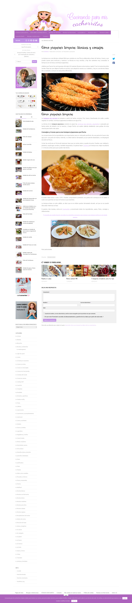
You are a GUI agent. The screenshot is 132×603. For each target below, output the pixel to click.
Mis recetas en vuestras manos (72, 592)
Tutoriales (19, 557)
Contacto (45, 36)
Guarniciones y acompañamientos (25, 413)
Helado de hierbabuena (29, 129)
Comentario (46, 292)
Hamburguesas (22, 349)
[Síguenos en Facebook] (31, 40)
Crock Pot (19, 385)
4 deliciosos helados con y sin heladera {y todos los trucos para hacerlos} (29, 208)
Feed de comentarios (22, 578)
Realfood (19, 487)
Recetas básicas (21, 491)
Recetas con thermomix (69, 32)
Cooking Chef (20, 381)
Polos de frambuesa (28, 260)
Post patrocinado (51, 257)
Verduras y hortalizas (22, 561)
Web (44, 307)
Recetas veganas (21, 512)
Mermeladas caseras (22, 445)
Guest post (20, 417)
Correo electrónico (85, 302)
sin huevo (19, 540)
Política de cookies (89, 592)
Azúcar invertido (27, 144)
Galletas (19, 406)
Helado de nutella (27, 237)
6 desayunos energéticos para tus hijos (102, 279)
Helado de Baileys (27, 152)
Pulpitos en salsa (46, 279)
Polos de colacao (27, 136)
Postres (19, 484)
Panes (18, 459)
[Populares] (21, 117)
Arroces (19, 336)
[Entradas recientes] (31, 117)
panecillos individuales (22, 455)
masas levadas (20, 438)
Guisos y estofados (22, 420)
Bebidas (19, 339)
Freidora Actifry (21, 399)
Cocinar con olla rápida (22, 367)
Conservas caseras (21, 378)
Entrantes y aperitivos (22, 396)
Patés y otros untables (22, 473)
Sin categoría (20, 533)
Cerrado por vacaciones (23, 360)
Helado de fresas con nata (29, 244)
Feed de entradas (21, 574)
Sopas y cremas (21, 550)
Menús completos (21, 441)
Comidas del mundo (22, 374)
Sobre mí (114, 592)
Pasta (18, 466)
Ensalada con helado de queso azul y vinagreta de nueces (29, 231)
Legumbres (20, 431)
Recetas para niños (21, 505)
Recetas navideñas (21, 501)
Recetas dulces (21, 498)
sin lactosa (19, 543)
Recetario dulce (92, 32)
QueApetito (66, 209)
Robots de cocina (21, 519)
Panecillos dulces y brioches (24, 452)
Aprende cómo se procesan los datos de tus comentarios (80, 325)
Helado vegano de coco (29, 159)
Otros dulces (20, 448)
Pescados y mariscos (22, 476)
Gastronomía (20, 410)
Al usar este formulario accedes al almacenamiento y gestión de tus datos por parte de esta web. (74, 316)
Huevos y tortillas (21, 427)
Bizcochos (19, 343)
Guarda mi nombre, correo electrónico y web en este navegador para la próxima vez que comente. (70, 313)
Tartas (18, 554)
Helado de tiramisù (28, 190)
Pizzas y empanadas (22, 480)
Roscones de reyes (21, 522)
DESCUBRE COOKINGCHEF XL (38, 32)
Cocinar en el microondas (23, 371)
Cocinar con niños (21, 364)
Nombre (45, 302)
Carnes (18, 357)
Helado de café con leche (29, 175)
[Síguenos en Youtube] (36, 40)
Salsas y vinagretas (21, 526)
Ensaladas (19, 392)
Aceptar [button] (124, 598)
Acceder (19, 571)
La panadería (81, 32)
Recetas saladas (21, 508)
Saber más (74, 600)
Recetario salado (104, 32)
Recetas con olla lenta (55, 32)
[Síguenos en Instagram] (26, 40)
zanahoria (86, 145)
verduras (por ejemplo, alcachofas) (88, 124)
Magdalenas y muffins (22, 434)
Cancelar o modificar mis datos (63, 600)
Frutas (18, 403)
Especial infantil (20, 36)
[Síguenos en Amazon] (29, 40)
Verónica (46, 51)
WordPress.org (20, 581)
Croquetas (19, 389)
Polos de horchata (27, 214)
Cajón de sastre (47, 40)
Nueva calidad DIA (71, 279)
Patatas (19, 469)
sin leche (19, 547)
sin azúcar (19, 529)
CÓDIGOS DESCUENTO (22, 32)
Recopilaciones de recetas (23, 515)
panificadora (20, 462)
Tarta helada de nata (28, 121)
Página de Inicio (19, 592)
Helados (19, 424)
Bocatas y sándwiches (22, 346)
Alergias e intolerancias (33, 36)
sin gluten (19, 536)
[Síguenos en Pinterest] (34, 40)
